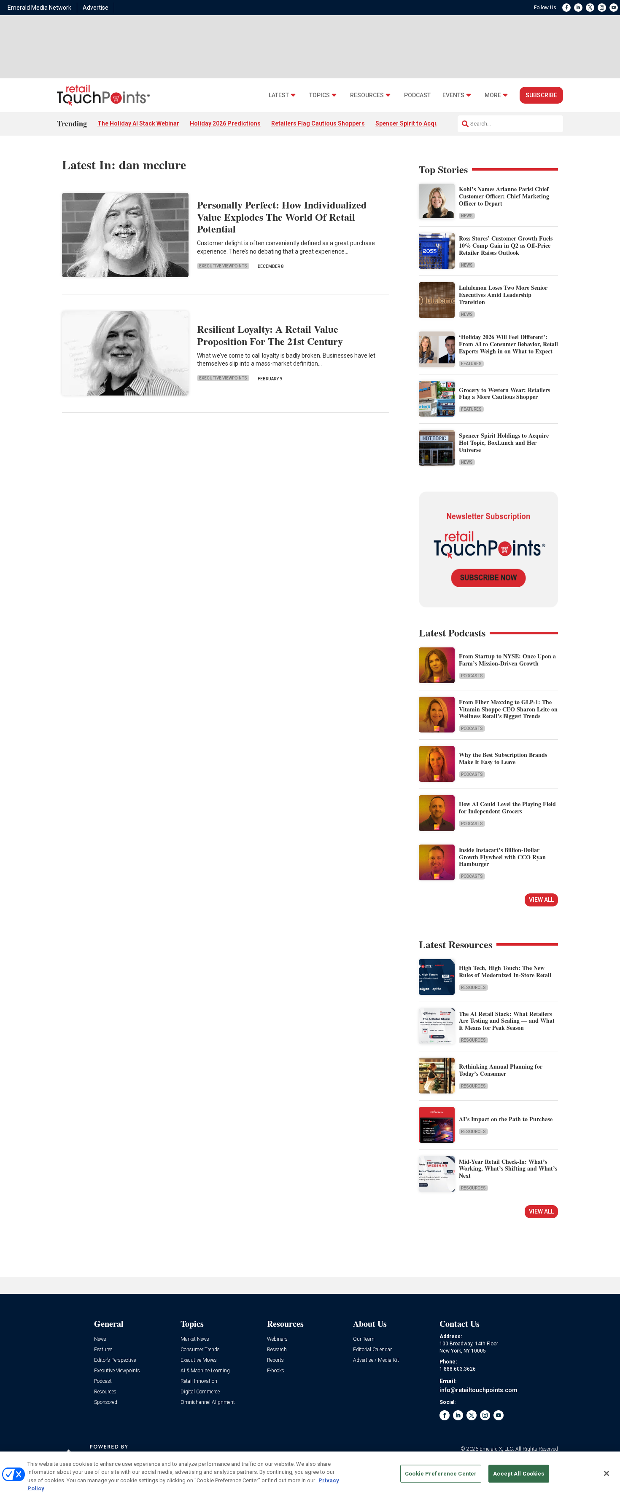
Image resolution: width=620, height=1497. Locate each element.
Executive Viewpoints (223, 266)
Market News (195, 1339)
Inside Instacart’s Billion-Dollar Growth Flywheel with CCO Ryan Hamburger (502, 857)
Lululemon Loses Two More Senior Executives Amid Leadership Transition (503, 294)
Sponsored (105, 1402)
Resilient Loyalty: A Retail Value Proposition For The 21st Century (270, 334)
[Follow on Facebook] (566, 7)
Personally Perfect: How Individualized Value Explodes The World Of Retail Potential (282, 216)
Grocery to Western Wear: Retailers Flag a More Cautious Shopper (504, 393)
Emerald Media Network (39, 8)
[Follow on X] (590, 7)
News (467, 216)
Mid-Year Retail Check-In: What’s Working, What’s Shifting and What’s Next (508, 1168)
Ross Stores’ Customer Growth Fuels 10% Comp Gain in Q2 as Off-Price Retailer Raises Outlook (506, 245)
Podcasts (472, 676)
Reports (275, 1360)
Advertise (95, 8)
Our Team (364, 1339)
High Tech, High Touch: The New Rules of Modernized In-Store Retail (505, 971)
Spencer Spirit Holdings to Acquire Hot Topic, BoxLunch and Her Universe (504, 442)
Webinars (277, 1339)
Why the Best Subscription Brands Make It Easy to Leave (503, 758)
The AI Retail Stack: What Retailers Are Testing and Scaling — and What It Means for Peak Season (507, 1020)
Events (453, 95)
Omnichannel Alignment (208, 1402)
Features (471, 363)
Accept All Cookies (518, 1473)
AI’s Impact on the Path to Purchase (506, 1119)
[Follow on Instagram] (602, 7)
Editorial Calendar (372, 1350)
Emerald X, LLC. (497, 1449)
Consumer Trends (200, 1350)
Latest (279, 95)
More (493, 95)
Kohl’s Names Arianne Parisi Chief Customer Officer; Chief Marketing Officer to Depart (504, 196)
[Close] (606, 1473)
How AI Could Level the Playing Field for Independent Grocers (507, 807)
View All (541, 899)
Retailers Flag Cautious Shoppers (318, 123)
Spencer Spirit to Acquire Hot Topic (424, 123)
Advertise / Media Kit (376, 1360)
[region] (310, 1474)
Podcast (417, 95)
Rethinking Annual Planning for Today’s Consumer (500, 1070)
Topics (319, 95)
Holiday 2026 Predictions (225, 123)
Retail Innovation (199, 1381)
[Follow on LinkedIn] (578, 7)
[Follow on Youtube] (613, 7)
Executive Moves (199, 1360)
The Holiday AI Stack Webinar (138, 123)
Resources (367, 95)
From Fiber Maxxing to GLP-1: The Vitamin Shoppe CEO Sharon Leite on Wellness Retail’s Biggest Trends (508, 709)
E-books (275, 1371)
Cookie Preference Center (441, 1473)
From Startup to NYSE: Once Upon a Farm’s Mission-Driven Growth (507, 660)
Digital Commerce (200, 1392)
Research (277, 1350)
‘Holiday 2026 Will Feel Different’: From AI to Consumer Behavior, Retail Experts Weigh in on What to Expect (508, 344)
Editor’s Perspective (115, 1360)
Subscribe (541, 95)
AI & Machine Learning (205, 1371)
